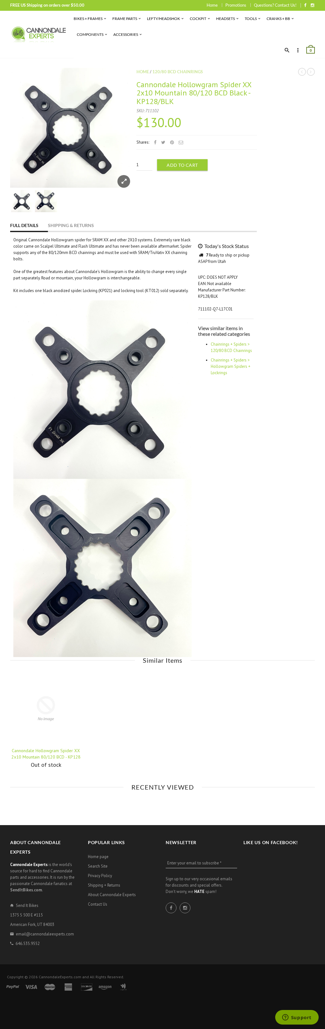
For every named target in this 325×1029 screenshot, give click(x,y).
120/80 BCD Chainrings (177, 71)
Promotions (235, 5)
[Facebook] (305, 5)
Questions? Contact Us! (275, 5)
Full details (24, 225)
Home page (98, 856)
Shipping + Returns (104, 885)
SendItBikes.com (26, 890)
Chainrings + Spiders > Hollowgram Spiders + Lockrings (230, 366)
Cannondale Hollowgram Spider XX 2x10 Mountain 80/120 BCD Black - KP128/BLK (193, 93)
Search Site (98, 866)
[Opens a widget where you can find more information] (297, 1018)
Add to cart (182, 165)
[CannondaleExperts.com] (38, 34)
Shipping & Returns (71, 225)
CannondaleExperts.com (60, 976)
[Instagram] (312, 5)
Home (212, 5)
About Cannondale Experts (112, 894)
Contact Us (97, 904)
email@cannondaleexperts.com (45, 934)
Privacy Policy (100, 875)
